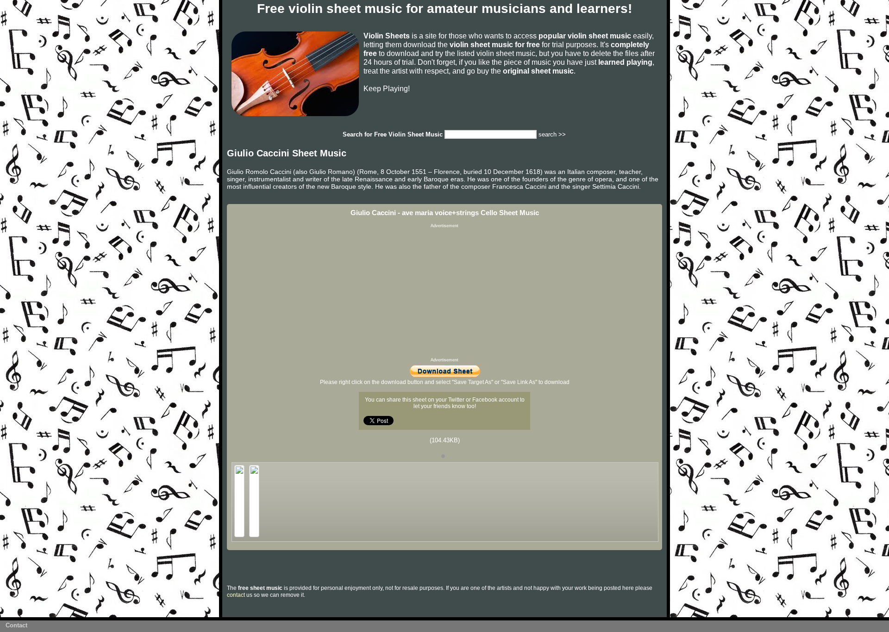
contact (236, 595)
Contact (16, 625)
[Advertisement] (444, 293)
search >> (552, 134)
